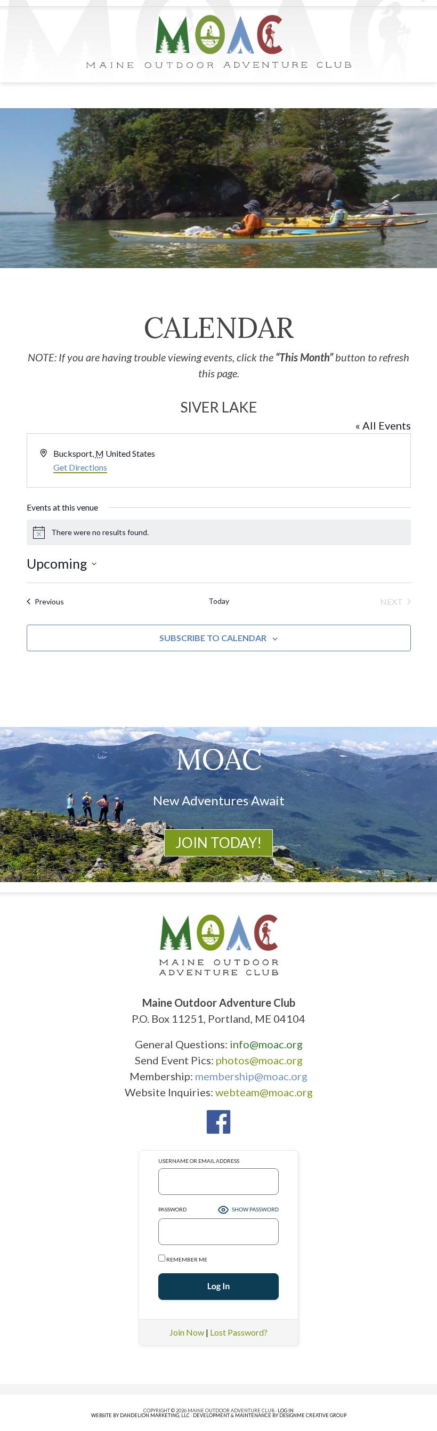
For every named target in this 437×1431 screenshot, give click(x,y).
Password (172, 1209)
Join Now (186, 1332)
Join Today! (218, 842)
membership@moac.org (251, 1076)
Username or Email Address (198, 1161)
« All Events (383, 425)
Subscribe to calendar (212, 638)
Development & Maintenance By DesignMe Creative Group (269, 1415)
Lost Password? (239, 1332)
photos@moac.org (259, 1060)
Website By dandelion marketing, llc (140, 1415)
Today (218, 600)
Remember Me (186, 1259)
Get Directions (80, 467)
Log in (286, 1410)
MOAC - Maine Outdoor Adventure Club (218, 41)
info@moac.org (266, 1044)
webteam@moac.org (264, 1092)
